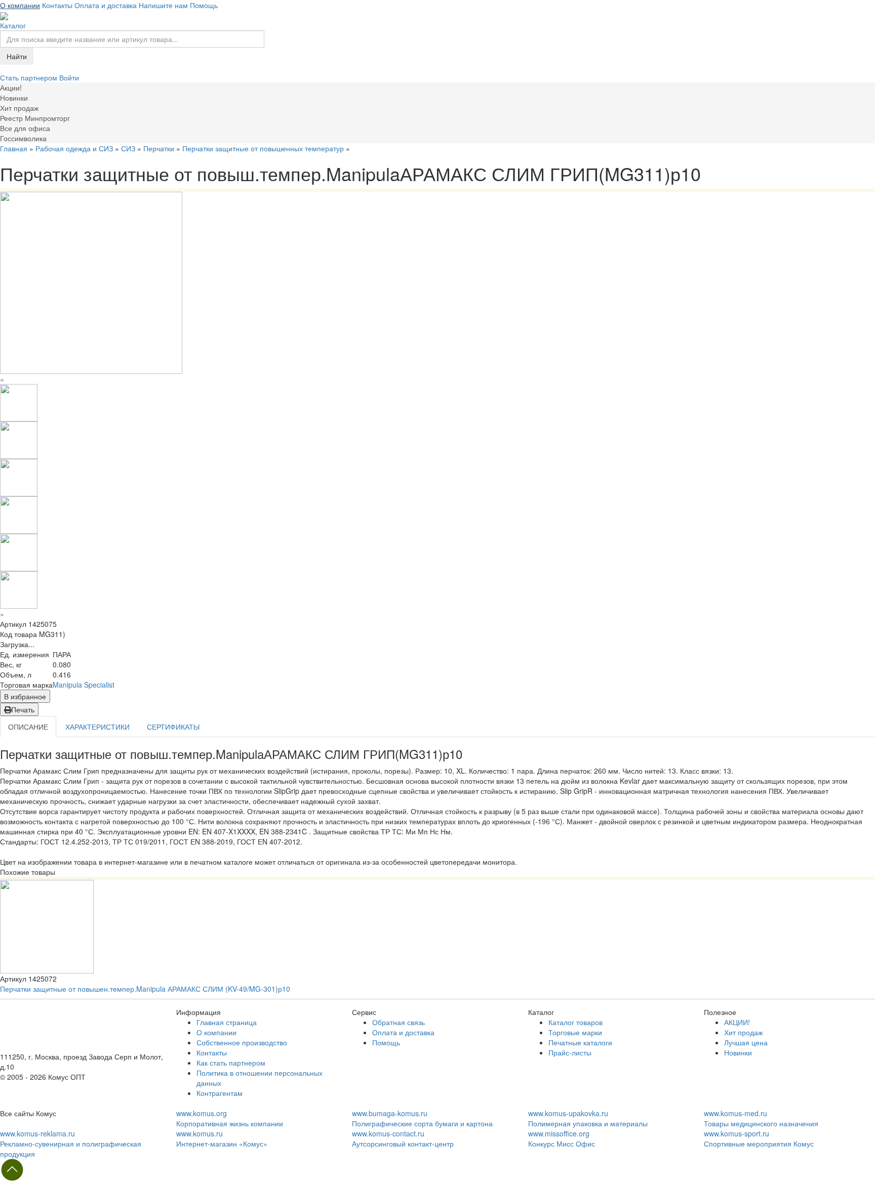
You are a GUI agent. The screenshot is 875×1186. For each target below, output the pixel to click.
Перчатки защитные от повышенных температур (263, 148)
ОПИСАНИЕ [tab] (28, 727)
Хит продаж (743, 1032)
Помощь (204, 5)
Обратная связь (398, 1022)
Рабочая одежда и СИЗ (74, 148)
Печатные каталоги (580, 1042)
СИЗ (128, 148)
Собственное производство (241, 1042)
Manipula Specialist (83, 685)
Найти (17, 56)
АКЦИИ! (737, 1022)
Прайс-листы (569, 1052)
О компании (20, 5)
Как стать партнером (230, 1062)
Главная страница (226, 1022)
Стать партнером (29, 77)
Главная (13, 148)
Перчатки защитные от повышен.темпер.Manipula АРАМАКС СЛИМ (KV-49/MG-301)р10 (145, 989)
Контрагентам (219, 1093)
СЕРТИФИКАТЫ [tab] (173, 727)
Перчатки (158, 148)
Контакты (57, 5)
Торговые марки (575, 1032)
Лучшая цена (746, 1042)
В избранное (25, 696)
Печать (22, 709)
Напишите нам (163, 5)
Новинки (738, 1052)
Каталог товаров (575, 1022)
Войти (69, 77)
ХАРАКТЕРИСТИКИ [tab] (97, 727)
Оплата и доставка (105, 5)
